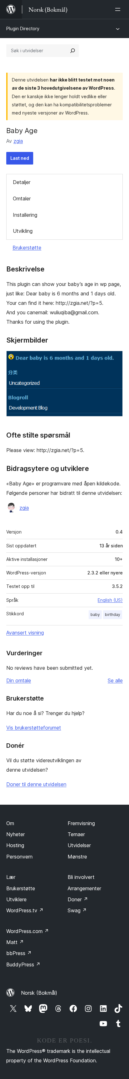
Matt (15, 942)
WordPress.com (27, 931)
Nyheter (15, 834)
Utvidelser (79, 845)
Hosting (15, 845)
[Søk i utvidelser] (72, 50)
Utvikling (23, 231)
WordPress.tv (25, 910)
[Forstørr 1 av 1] (114, 359)
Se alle (115, 680)
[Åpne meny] (119, 9)
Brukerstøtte (27, 247)
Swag (77, 910)
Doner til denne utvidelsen (36, 784)
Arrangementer (84, 888)
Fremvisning (81, 823)
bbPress (19, 953)
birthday (112, 614)
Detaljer (21, 182)
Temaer (76, 834)
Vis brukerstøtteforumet (33, 727)
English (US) (110, 600)
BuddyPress (23, 964)
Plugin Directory (22, 28)
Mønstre (77, 856)
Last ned (19, 158)
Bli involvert (81, 877)
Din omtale (18, 680)
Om (10, 823)
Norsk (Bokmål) (39, 993)
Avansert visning (25, 632)
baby (95, 614)
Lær (10, 877)
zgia (18, 141)
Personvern (19, 856)
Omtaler (22, 198)
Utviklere (16, 899)
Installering (25, 215)
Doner (78, 899)
